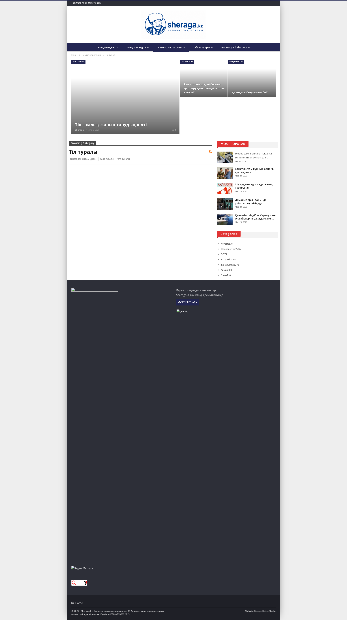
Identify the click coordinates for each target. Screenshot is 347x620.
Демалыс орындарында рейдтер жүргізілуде (251, 201)
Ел (224, 254)
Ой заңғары (202, 47)
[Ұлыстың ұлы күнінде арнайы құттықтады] (225, 173)
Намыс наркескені (169, 47)
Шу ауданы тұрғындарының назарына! (254, 186)
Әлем (226, 275)
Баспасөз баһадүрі (234, 47)
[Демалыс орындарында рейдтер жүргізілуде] (225, 204)
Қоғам (227, 243)
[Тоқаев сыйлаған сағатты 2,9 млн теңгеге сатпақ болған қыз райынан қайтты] (225, 157)
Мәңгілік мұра (136, 47)
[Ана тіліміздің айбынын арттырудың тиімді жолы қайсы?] (203, 78)
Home (79, 603)
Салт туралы (106, 159)
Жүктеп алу (189, 302)
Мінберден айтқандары (83, 159)
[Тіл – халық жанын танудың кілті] (125, 97)
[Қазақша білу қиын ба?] (252, 78)
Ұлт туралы (123, 159)
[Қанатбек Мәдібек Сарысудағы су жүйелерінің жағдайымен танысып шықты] (225, 219)
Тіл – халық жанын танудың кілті (111, 124)
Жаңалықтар (106, 47)
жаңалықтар (236, 61)
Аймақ (226, 270)
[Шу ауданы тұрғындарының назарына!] (225, 188)
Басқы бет (228, 259)
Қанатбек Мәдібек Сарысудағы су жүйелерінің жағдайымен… (255, 217)
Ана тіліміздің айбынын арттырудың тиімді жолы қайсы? (203, 88)
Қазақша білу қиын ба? (249, 92)
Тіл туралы (78, 61)
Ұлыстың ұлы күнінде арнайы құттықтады (254, 170)
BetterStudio (269, 611)
